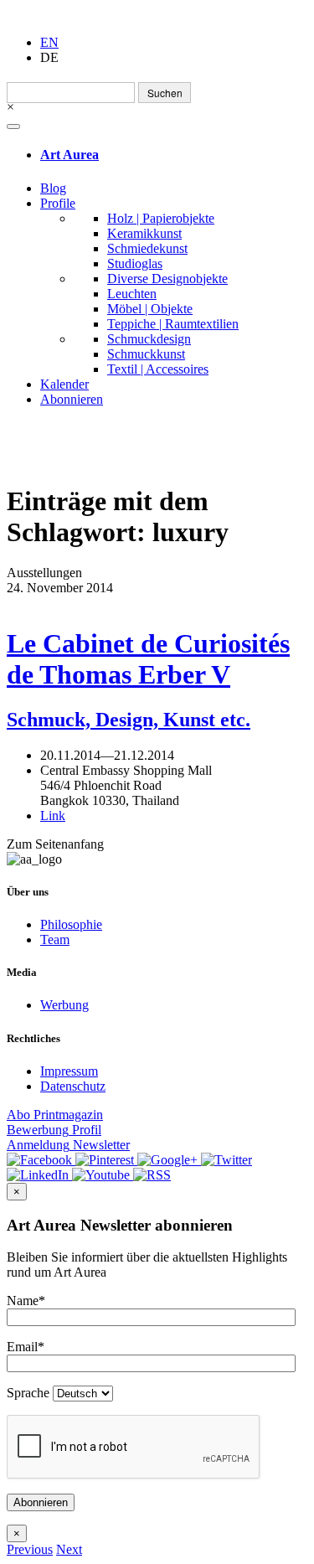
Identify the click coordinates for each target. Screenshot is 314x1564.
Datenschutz (73, 1086)
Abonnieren (71, 399)
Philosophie (71, 924)
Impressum (69, 1071)
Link (52, 815)
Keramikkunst (144, 233)
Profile (57, 203)
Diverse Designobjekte (167, 278)
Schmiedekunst (147, 248)
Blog (53, 188)
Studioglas (134, 263)
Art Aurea (69, 154)
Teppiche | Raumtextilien (173, 324)
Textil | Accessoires (157, 369)
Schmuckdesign (149, 339)
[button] (30, 1549)
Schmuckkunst (146, 354)
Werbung (64, 1005)
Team (54, 939)
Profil (54, 1130)
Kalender (64, 384)
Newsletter (68, 1145)
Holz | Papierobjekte (160, 218)
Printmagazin (55, 1114)
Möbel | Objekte (150, 309)
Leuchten (132, 293)
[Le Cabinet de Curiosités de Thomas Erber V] (157, 603)
